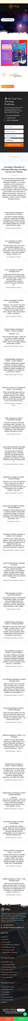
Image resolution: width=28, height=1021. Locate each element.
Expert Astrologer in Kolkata (8, 964)
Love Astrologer (5, 992)
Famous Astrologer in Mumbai (9, 967)
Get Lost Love (5, 994)
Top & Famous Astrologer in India (9, 972)
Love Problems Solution (7, 999)
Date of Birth (8, 138)
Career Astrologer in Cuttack (13, 287)
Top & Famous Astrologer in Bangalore (11, 944)
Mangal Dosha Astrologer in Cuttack (13, 808)
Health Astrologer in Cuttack (13, 894)
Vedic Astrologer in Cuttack (13, 434)
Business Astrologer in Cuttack (13, 316)
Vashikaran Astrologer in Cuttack (13, 666)
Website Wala (18, 1013)
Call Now (8, 1018)
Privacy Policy (5, 939)
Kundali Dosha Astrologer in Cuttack (13, 780)
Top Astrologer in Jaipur (7, 961)
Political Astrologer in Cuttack (13, 751)
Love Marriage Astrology (7, 997)
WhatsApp (22, 1018)
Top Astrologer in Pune (7, 969)
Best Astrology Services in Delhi (9, 974)
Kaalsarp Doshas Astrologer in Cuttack (13, 580)
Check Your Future (14, 145)
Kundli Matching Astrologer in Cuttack (13, 638)
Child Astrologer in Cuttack (13, 609)
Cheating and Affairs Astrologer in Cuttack (13, 550)
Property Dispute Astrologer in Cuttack (13, 346)
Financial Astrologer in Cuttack (13, 722)
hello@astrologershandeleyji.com (13, 927)
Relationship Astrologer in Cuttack (13, 374)
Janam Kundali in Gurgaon (8, 986)
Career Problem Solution (7, 989)
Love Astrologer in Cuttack (13, 257)
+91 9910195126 (8, 925)
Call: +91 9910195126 (8, 19)
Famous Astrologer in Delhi (8, 947)
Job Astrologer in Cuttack (13, 521)
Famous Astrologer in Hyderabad (9, 952)
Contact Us (4, 937)
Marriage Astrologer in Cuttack (13, 228)
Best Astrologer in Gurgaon (8, 949)
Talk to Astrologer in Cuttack (13, 866)
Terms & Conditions (6, 942)
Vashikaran (4, 1002)
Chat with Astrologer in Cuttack (13, 837)
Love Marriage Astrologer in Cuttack (13, 695)
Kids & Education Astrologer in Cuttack (13, 464)
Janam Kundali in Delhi (7, 977)
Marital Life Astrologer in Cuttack (13, 493)
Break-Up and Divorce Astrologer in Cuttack (13, 404)
